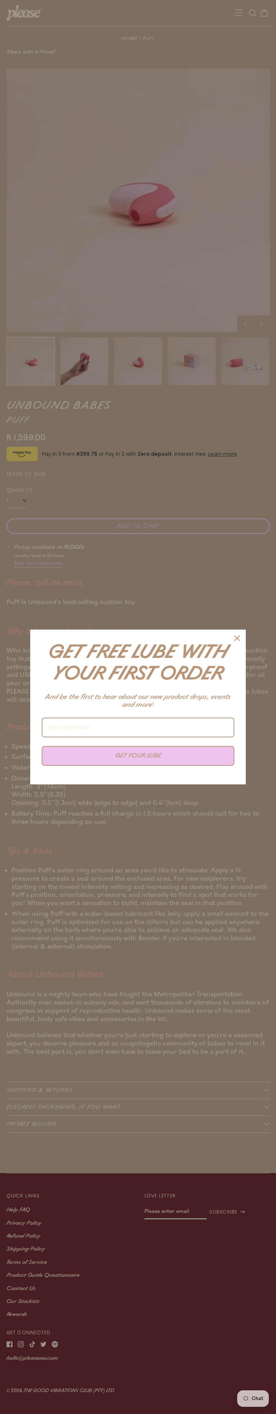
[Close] (237, 638)
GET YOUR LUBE (138, 755)
